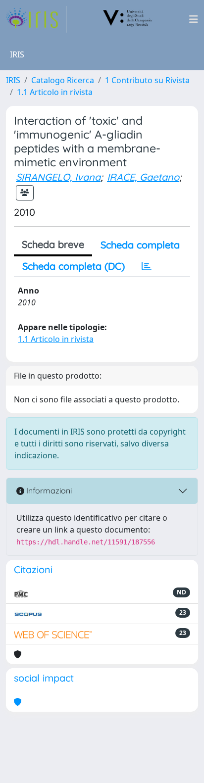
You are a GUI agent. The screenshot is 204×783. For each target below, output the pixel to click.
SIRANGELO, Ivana (58, 177)
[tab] (146, 266)
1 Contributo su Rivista (147, 80)
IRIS (13, 80)
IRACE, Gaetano (143, 177)
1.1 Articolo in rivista (55, 92)
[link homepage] (36, 19)
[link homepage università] (128, 19)
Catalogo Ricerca (62, 80)
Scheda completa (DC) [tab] (73, 266)
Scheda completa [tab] (140, 245)
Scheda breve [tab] (53, 244)
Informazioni (48, 490)
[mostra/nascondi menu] (193, 19)
